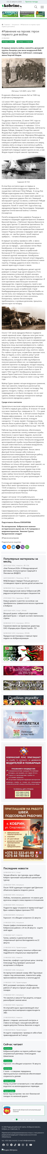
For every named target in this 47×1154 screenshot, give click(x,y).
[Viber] (23, 547)
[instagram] (23, 1145)
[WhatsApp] (27, 547)
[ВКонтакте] (4, 547)
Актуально (15, 25)
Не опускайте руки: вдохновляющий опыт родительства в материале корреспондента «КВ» (21, 1010)
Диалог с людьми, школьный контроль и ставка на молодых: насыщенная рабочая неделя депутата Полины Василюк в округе (21, 1022)
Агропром (20, 623)
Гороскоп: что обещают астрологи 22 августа (22, 918)
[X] (18, 547)
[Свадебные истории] (23, 670)
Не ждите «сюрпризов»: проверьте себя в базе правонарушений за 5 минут (22, 1034)
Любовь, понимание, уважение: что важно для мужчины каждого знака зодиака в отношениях (23, 899)
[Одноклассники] (9, 547)
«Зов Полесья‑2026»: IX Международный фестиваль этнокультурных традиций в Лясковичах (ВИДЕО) (20, 570)
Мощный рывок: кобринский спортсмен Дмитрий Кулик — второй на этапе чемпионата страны (23, 615)
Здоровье (19, 588)
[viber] (7, 1145)
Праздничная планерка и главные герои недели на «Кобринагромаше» (20, 637)
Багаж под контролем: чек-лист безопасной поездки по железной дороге (21, 1095)
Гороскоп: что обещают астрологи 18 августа (22, 1063)
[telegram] (11, 1145)
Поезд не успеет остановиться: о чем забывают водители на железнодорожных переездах (23, 1085)
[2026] (23, 653)
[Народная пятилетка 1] (23, 724)
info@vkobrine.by (29, 1141)
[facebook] (3, 1145)
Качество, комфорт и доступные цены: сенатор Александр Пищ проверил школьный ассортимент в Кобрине (23, 962)
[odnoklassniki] (27, 1145)
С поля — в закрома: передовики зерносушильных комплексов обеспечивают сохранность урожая (22, 1073)
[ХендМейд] (23, 685)
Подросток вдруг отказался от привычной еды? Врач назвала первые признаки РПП (23, 909)
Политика (19, 578)
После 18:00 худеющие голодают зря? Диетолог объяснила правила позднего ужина (23, 888)
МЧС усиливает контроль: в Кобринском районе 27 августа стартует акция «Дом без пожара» (21, 987)
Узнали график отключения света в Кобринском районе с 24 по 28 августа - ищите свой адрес (23, 927)
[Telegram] (13, 547)
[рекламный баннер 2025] (23, 14)
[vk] (19, 1145)
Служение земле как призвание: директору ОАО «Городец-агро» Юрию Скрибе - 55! (21, 627)
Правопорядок (21, 947)
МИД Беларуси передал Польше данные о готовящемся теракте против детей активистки (23, 582)
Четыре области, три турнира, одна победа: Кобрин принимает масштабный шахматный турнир (22, 877)
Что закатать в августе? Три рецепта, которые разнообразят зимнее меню (22, 999)
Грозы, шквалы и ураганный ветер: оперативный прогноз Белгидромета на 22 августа (21, 940)
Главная (7, 25)
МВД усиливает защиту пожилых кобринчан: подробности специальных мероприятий (22, 951)
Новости (19, 565)
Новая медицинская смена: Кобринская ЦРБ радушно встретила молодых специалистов (21, 592)
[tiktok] (15, 1145)
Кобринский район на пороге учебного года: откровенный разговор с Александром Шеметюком (22, 1053)
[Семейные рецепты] (23, 700)
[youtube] (31, 1145)
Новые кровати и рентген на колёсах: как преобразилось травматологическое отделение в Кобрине (23, 603)
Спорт (18, 610)
